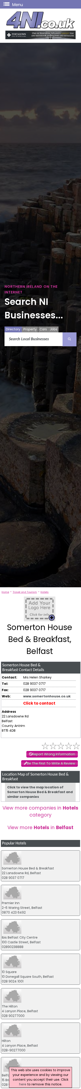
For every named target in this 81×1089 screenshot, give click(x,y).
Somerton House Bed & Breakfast (28, 868)
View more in (40, 827)
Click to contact (39, 703)
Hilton (6, 1041)
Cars (43, 329)
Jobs (53, 329)
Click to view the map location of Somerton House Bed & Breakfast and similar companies (40, 792)
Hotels (44, 592)
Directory (13, 329)
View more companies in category (40, 811)
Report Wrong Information (53, 754)
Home (5, 592)
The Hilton (10, 1006)
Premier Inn (11, 903)
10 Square (9, 972)
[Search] (69, 339)
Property (30, 329)
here (22, 1084)
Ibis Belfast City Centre (20, 937)
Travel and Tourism (25, 592)
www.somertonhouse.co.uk (47, 696)
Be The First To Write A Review (51, 763)
